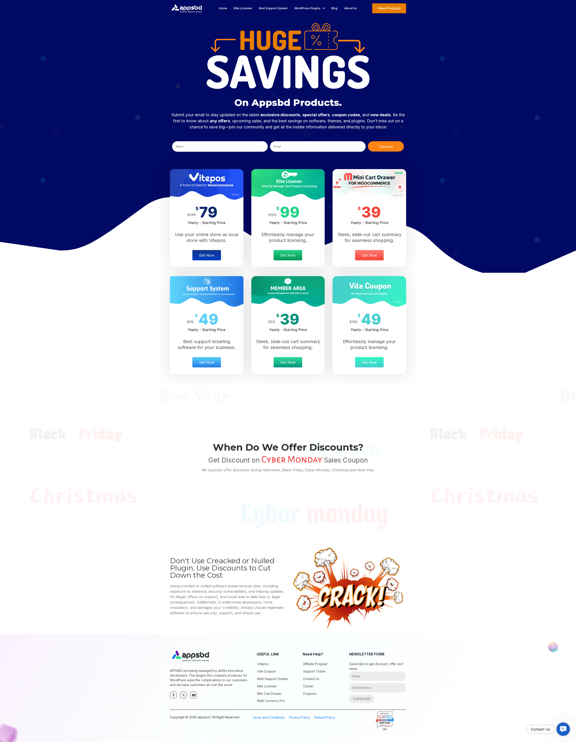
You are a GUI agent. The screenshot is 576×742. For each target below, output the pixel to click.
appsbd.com (385, 720)
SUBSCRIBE (362, 699)
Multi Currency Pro (271, 701)
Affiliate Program (315, 664)
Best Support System (273, 8)
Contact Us (311, 679)
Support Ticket (314, 671)
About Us (350, 8)
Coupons (310, 693)
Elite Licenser (243, 8)
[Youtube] (193, 695)
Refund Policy (325, 717)
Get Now (206, 255)
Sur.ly (388, 725)
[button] (563, 729)
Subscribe (386, 146)
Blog (334, 8)
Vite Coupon (266, 671)
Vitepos (263, 664)
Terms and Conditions (268, 717)
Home (223, 8)
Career (308, 686)
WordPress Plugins (307, 8)
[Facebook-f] (173, 695)
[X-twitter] (183, 695)
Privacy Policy (299, 717)
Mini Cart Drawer (269, 693)
